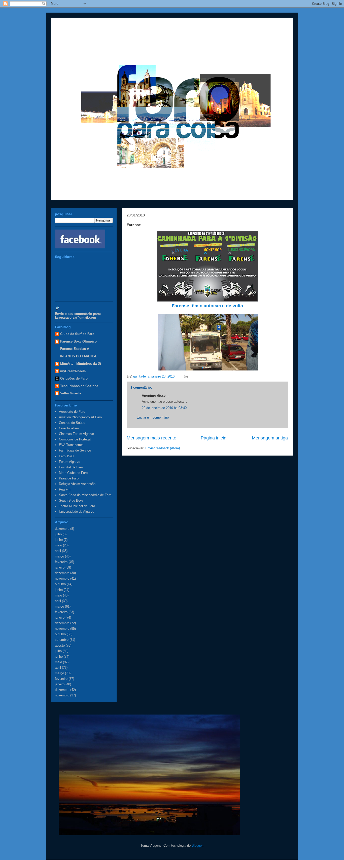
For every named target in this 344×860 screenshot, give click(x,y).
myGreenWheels (73, 371)
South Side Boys (71, 500)
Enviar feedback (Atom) (162, 448)
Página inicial (214, 437)
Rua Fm (65, 489)
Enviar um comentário (153, 417)
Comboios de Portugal (75, 439)
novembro (62, 578)
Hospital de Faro (71, 467)
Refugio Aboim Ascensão (77, 484)
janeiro (59, 567)
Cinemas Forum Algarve (76, 434)
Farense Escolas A (74, 349)
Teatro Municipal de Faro (77, 506)
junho (59, 540)
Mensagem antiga (270, 437)
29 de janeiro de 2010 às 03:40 (164, 408)
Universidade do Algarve (76, 511)
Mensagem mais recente (151, 437)
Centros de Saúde (72, 423)
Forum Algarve (69, 462)
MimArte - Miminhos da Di (80, 363)
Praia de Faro (69, 478)
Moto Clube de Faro (73, 473)
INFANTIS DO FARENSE (78, 356)
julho (58, 534)
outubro (60, 584)
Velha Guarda (70, 393)
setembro (61, 640)
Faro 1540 (66, 456)
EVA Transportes (71, 445)
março (59, 556)
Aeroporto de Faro (72, 412)
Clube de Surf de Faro (77, 334)
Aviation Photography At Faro (80, 417)
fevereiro (61, 562)
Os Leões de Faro (74, 378)
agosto (60, 645)
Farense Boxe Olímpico (78, 341)
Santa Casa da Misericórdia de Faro (85, 495)
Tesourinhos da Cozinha (79, 386)
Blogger (197, 845)
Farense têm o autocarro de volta (207, 305)
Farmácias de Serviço (75, 450)
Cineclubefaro (69, 428)
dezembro (62, 529)
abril (58, 551)
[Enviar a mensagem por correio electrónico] (185, 376)
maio (58, 545)
